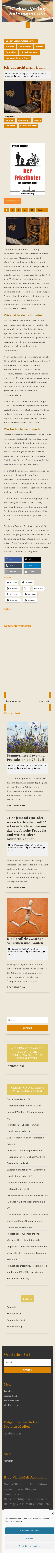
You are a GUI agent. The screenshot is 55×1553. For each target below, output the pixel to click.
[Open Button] (27, 25)
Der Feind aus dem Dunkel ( (21, 1182)
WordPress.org (15, 1326)
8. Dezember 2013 (20, 845)
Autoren (10, 46)
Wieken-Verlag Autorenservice (27, 10)
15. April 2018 (18, 949)
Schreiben (11, 52)
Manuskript (25, 46)
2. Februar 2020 (16, 74)
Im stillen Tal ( (14, 1125)
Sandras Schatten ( (17, 1170)
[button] (52, 1513)
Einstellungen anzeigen (29, 1546)
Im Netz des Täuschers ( (20, 1234)
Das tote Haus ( (15, 1137)
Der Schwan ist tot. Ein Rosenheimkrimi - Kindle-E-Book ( (24, 1105)
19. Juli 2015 (18, 766)
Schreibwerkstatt (29, 52)
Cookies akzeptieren (29, 1530)
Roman (39, 46)
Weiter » (42, 210)
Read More (14, 805)
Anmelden (12, 1307)
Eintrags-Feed (14, 1313)
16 (32, 210)
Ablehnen (29, 1538)
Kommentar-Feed (16, 1320)
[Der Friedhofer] (27, 169)
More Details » (12, 201)
